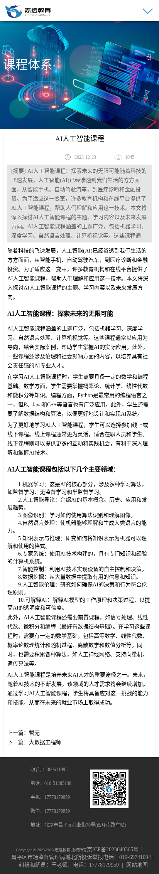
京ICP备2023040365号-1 (115, 849)
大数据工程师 (45, 742)
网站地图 (137, 865)
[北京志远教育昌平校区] (28, 11)
